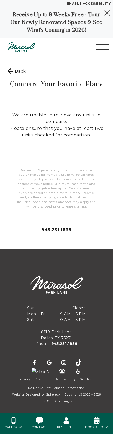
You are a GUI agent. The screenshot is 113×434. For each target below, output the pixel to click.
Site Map (87, 379)
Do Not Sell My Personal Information (56, 388)
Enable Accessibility (89, 4)
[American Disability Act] (78, 371)
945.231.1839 (56, 229)
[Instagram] (63, 362)
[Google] (49, 362)
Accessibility (65, 379)
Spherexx (53, 394)
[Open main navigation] (102, 47)
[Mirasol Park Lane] (33, 46)
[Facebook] (34, 362)
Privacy (25, 379)
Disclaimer (43, 379)
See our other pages (56, 401)
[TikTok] (78, 362)
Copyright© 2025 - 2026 (83, 394)
